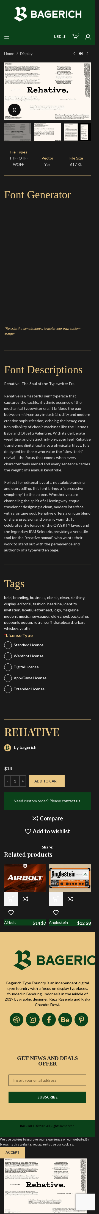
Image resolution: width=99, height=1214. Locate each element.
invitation (12, 610)
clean (64, 597)
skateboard (63, 622)
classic (52, 597)
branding (20, 597)
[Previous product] (74, 53)
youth (25, 628)
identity (70, 603)
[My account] (88, 36)
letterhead (43, 610)
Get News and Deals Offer (47, 1061)
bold (8, 597)
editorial (24, 603)
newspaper (40, 616)
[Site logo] (47, 13)
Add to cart (46, 781)
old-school (60, 616)
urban (79, 622)
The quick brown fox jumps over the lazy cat (38, 290)
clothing (78, 597)
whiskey (11, 628)
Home (9, 53)
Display (26, 53)
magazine (71, 610)
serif (48, 622)
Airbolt (10, 922)
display (10, 603)
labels (27, 610)
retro (38, 622)
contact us (71, 800)
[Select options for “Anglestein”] (56, 899)
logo (57, 610)
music (24, 616)
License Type (18, 635)
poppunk (11, 622)
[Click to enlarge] (14, 110)
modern (10, 616)
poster (26, 622)
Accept (13, 1152)
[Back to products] (81, 53)
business (37, 597)
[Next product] (87, 53)
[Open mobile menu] (6, 36)
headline (54, 603)
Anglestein (58, 922)
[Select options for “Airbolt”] (11, 899)
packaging (79, 616)
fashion (39, 603)
